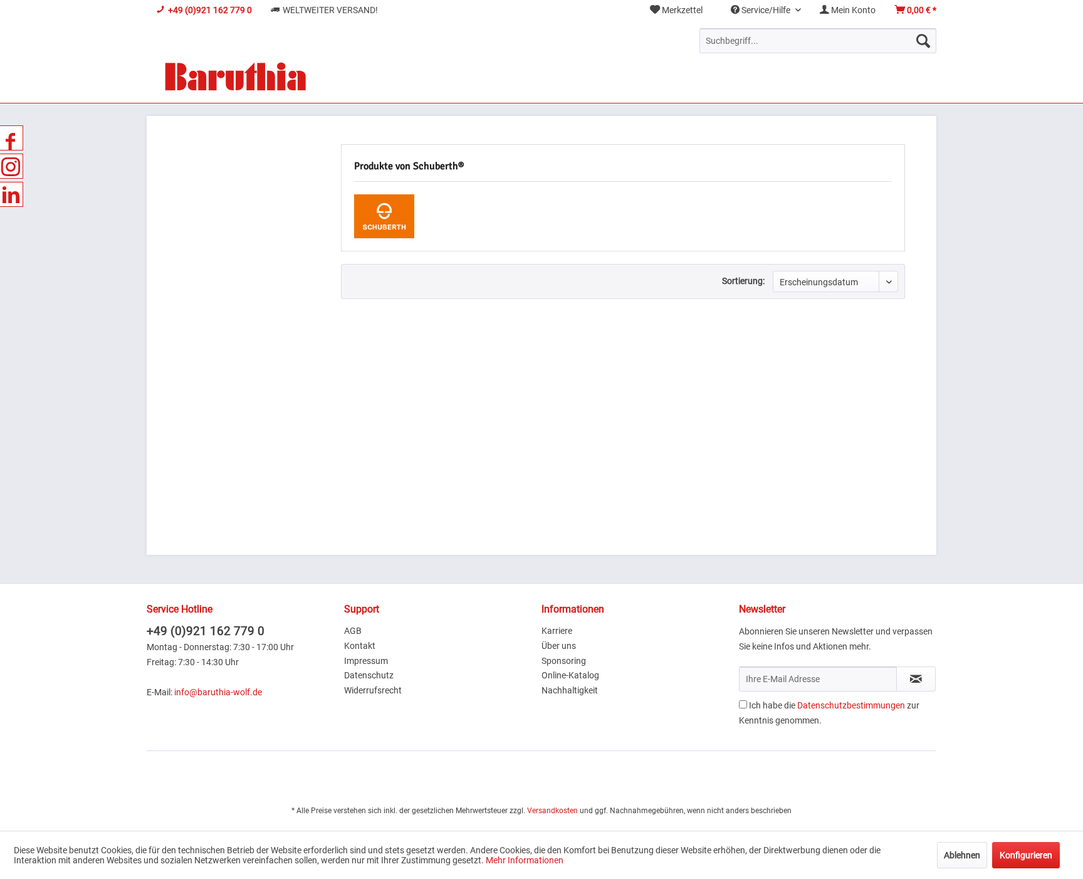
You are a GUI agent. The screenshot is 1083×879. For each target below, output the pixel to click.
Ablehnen (962, 855)
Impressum (366, 661)
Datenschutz (369, 675)
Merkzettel (681, 10)
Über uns (559, 646)
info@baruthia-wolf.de (218, 692)
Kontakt (359, 646)
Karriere (557, 631)
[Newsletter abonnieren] (916, 679)
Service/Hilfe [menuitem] (766, 10)
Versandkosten (552, 810)
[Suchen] (923, 40)
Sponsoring (564, 661)
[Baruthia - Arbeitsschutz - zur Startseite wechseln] (235, 78)
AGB (353, 631)
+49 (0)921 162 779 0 (205, 631)
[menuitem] (676, 10)
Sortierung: (743, 281)
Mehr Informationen (524, 860)
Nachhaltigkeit (570, 690)
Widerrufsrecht (373, 690)
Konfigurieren (1026, 855)
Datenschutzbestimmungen (851, 705)
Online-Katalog (570, 675)
